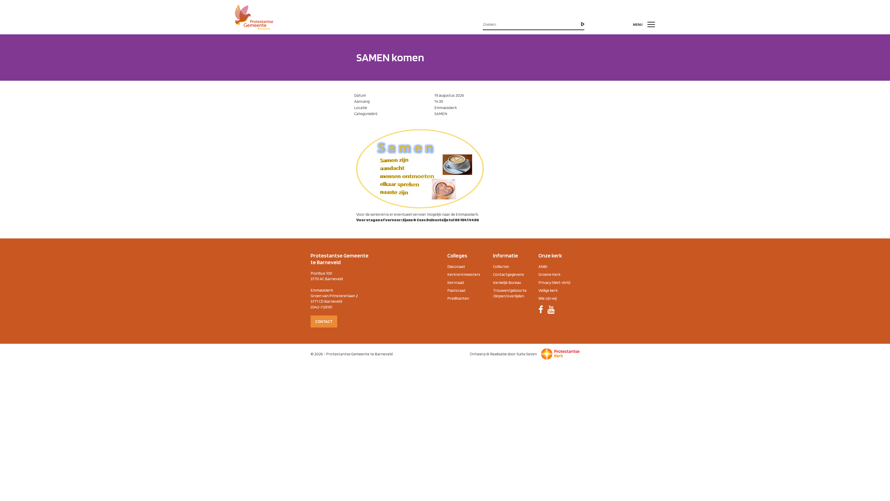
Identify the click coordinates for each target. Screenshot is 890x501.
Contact (324, 321)
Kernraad (455, 282)
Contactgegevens (508, 274)
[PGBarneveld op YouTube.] (551, 309)
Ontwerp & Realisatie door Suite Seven (503, 353)
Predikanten (458, 298)
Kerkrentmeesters (463, 274)
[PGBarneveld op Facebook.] (540, 309)
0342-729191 (321, 307)
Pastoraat (456, 290)
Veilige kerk (548, 290)
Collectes (501, 266)
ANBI (542, 266)
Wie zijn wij (547, 298)
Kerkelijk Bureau (507, 282)
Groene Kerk (549, 274)
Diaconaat (456, 266)
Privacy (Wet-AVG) (554, 282)
